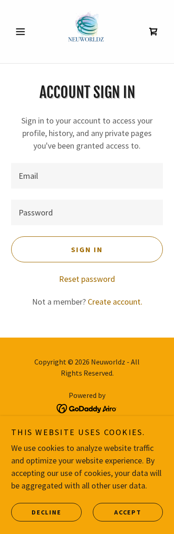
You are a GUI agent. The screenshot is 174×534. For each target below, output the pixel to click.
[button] (22, 31)
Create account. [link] (115, 301)
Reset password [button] (87, 279)
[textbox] (87, 176)
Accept (128, 512)
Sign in (87, 249)
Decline (46, 512)
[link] (87, 31)
